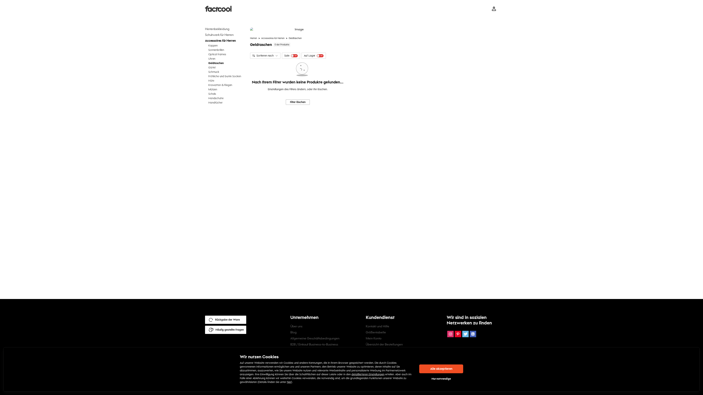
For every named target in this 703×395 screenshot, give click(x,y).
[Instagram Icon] (450, 334)
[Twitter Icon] (465, 334)
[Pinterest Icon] (458, 334)
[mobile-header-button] (494, 9)
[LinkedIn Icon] (473, 334)
